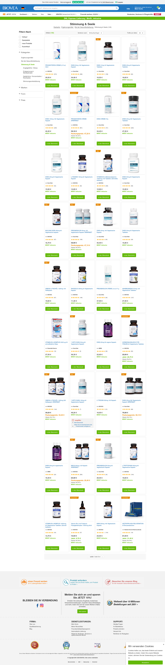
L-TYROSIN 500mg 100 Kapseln (106, 400)
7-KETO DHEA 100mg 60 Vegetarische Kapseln (78, 401)
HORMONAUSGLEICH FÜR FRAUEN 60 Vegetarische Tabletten (133, 343)
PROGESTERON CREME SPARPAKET (79, 119)
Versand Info (117, 631)
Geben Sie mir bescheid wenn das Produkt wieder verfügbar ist (83, 425)
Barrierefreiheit (71, 661)
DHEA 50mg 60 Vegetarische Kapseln (131, 177)
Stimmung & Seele (28, 64)
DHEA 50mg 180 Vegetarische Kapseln (80, 66)
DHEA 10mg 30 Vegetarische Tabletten (105, 66)
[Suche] (116, 8)
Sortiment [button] (23, 14)
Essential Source (52, 348)
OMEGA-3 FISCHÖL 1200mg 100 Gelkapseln (55, 289)
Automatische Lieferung (78, 631)
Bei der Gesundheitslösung (84, 27)
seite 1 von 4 (94, 556)
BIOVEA (50, 71)
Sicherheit (94, 661)
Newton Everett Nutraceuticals (133, 529)
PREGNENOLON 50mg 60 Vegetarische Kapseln (105, 466)
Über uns (32, 624)
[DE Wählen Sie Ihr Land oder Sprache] (23, 8)
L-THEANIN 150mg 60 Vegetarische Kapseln (82, 177)
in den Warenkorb (52, 85)
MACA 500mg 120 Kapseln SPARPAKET (79, 466)
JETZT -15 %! (11, 14)
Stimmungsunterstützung (31, 81)
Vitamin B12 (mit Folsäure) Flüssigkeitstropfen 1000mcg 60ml (81, 524)
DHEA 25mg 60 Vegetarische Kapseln (54, 177)
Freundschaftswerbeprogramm (80, 629)
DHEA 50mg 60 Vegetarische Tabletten (131, 231)
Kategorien (25, 52)
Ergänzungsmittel (67, 27)
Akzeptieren (145, 662)
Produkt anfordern (118, 629)
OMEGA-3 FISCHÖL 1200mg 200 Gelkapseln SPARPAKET (55, 401)
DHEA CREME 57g (102, 119)
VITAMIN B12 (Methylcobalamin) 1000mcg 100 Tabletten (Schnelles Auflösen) (107, 178)
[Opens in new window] (37, 605)
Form (23, 93)
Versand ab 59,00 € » (66, 14)
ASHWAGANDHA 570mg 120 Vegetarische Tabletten (131, 289)
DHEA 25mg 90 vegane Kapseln (106, 342)
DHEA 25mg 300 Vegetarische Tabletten (131, 119)
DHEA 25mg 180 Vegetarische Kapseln (106, 231)
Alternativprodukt (78, 422)
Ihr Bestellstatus (118, 626)
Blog (31, 629)
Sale (49, 14)
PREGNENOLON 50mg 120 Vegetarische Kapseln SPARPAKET (81, 231)
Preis (23, 100)
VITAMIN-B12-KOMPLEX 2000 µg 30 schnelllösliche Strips (56, 343)
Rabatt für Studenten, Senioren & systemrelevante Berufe (81, 634)
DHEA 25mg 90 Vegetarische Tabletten (131, 66)
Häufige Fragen (118, 624)
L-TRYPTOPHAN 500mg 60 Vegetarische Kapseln (130, 466)
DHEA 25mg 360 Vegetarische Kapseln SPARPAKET (131, 401)
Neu (42, 14)
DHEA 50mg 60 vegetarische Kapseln (54, 466)
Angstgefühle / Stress (30, 68)
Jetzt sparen (82, 611)
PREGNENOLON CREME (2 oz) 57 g (108, 288)
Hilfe (128, 9)
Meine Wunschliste (77, 626)
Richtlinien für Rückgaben (121, 634)
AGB (79, 661)
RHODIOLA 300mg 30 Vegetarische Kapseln (82, 289)
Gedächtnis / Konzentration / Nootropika (32, 77)
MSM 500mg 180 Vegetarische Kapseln (106, 524)
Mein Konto (74, 624)
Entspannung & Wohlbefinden (28, 72)
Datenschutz (86, 661)
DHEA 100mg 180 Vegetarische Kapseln (54, 119)
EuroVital (75, 71)
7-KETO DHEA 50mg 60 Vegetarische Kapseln (78, 343)
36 (140, 33)
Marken (34, 14)
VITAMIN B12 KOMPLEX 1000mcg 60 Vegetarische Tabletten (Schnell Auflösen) (55, 525)
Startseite (57, 27)
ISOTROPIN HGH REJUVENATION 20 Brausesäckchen (132, 524)
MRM (100, 348)
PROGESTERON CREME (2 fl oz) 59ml (55, 66)
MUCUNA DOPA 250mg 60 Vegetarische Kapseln (53, 231)
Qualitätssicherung (35, 626)
